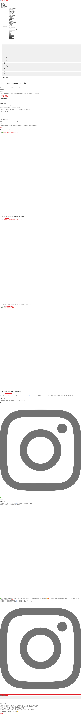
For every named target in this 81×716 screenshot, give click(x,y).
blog (10, 32)
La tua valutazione (3, 111)
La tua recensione (4, 119)
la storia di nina (12, 27)
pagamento (4, 6)
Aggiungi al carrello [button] (9, 306)
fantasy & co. (11, 12)
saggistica (11, 23)
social (10, 34)
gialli (10, 14)
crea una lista (11, 38)
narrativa (10, 19)
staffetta (10, 25)
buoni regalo (11, 10)
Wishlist (3, 71)
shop (3, 3)
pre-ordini (11, 21)
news (10, 33)
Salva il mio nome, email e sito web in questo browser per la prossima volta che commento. (19, 125)
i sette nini (11, 16)
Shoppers (6, 93)
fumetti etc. (11, 13)
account (3, 4)
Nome (1, 121)
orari (10, 28)
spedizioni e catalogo (13, 29)
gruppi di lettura (12, 15)
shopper (32, 93)
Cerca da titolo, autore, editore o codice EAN (8, 400)
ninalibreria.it (4, 26)
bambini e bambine (12, 8)
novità (10, 20)
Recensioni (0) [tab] (5, 96)
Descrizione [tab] (4, 95)
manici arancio (26, 93)
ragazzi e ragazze (12, 22)
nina (30, 93)
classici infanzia (12, 11)
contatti (10, 31)
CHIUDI (1, 713)
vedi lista (10, 37)
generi (3, 7)
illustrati (10, 17)
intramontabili (11, 18)
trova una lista (11, 36)
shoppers (10, 24)
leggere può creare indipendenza (16, 93)
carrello (3, 5)
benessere (11, 9)
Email (1, 123)
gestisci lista (11, 35)
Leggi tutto (7, 218)
